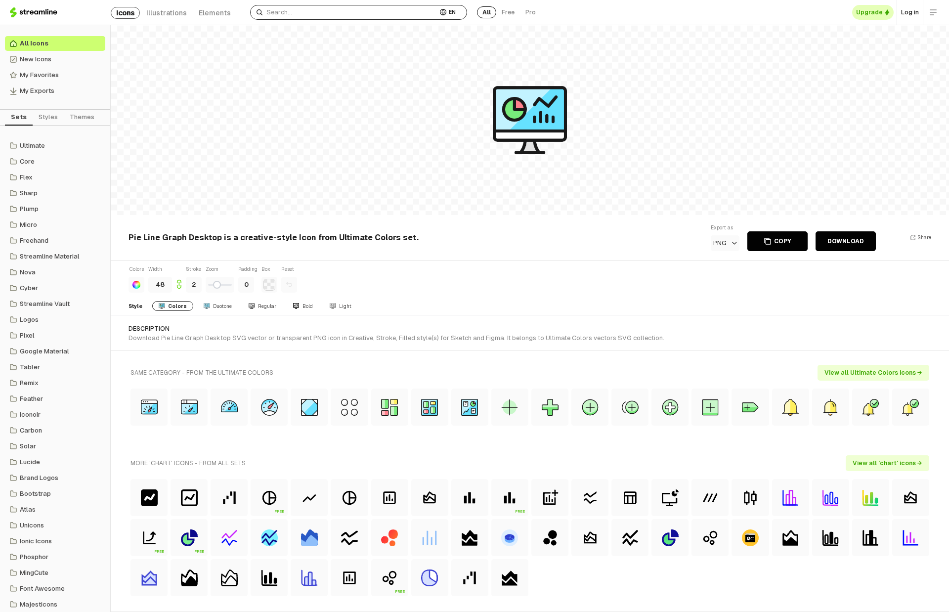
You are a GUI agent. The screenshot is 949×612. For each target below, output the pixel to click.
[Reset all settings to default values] (289, 285)
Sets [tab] (19, 117)
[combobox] (343, 12)
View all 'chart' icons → (887, 463)
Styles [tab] (48, 117)
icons (125, 13)
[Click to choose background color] (269, 285)
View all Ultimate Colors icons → (873, 372)
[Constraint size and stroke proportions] (179, 279)
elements (215, 13)
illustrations (166, 13)
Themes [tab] (82, 117)
